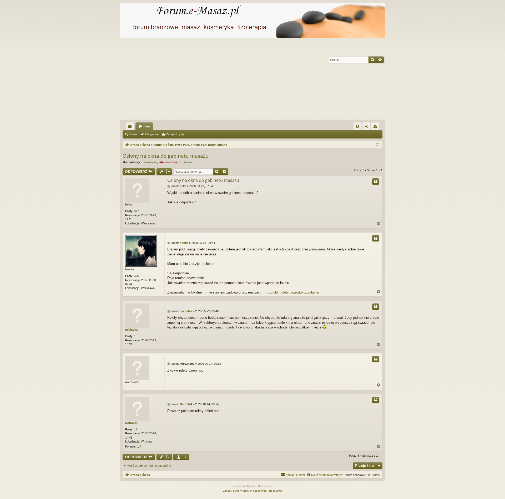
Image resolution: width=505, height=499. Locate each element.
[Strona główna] (252, 20)
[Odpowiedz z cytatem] (375, 181)
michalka (131, 329)
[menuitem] (357, 126)
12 (135, 429)
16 (135, 336)
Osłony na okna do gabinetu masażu (166, 155)
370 (136, 275)
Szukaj (133, 134)
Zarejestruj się (175, 134)
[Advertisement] (277, 80)
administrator (168, 162)
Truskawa (185, 162)
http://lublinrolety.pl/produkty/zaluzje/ (291, 292)
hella (128, 204)
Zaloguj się (152, 134)
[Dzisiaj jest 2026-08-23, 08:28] (377, 145)
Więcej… (131, 127)
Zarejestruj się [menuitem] (376, 127)
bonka (129, 269)
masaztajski (149, 162)
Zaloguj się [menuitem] (367, 127)
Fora (146, 126)
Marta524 (131, 422)
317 (136, 211)
